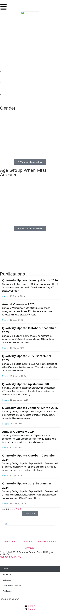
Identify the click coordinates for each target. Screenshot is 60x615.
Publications (8, 591)
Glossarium (10, 541)
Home (5, 569)
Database (27, 541)
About (5, 574)
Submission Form (46, 541)
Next (18, 509)
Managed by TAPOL (10, 557)
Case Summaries (10, 586)
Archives (30, 548)
